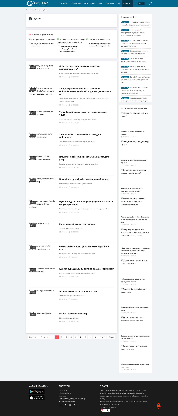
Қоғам (100, 3)
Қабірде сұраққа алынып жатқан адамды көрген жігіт (86, 269)
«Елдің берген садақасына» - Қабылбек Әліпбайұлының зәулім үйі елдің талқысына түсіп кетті (85, 91)
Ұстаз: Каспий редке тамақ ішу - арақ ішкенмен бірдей (83, 113)
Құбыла (45, 10)
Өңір (118, 3)
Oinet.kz (113, 407)
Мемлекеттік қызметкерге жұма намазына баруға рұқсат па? (100, 45)
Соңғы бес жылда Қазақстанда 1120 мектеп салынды (133, 60)
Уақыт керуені (89, 3)
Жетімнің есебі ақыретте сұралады (77, 224)
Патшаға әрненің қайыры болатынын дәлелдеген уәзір (84, 158)
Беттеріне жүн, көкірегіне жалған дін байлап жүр (84, 179)
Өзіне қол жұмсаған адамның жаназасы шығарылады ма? (79, 67)
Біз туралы (63, 390)
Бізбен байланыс (65, 393)
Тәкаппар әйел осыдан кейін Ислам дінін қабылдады (80, 135)
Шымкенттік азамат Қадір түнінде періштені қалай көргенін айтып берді (69, 49)
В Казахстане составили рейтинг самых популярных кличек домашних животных (134, 43)
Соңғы (111, 337)
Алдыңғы (44, 337)
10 (95, 337)
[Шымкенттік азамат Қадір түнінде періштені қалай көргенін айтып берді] (71, 42)
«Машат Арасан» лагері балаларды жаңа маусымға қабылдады (135, 99)
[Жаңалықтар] (38, 3)
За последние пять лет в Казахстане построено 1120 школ (134, 52)
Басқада (126, 3)
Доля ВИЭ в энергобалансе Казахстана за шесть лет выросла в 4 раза (135, 79)
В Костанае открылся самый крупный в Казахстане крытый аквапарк (135, 23)
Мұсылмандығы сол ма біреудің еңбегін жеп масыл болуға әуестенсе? (86, 203)
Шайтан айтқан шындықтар (73, 313)
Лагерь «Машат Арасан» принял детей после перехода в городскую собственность (134, 90)
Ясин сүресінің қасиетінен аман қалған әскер (42, 45)
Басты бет (63, 3)
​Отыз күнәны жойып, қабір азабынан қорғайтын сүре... (84, 247)
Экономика (109, 3)
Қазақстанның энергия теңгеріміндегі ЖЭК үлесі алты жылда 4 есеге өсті (135, 69)
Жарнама (62, 396)
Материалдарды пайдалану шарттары (72, 399)
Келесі (102, 337)
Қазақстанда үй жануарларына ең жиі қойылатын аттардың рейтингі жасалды (132, 32)
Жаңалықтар (76, 3)
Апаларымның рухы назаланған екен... (79, 291)
